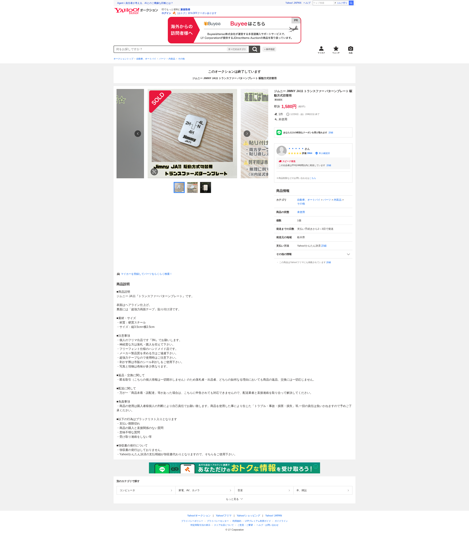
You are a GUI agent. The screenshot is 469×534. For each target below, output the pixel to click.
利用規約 (236, 521)
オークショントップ (123, 58)
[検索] (351, 3)
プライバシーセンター (218, 521)
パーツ (162, 58)
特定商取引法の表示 (200, 525)
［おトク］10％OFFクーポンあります (196, 13)
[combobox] (170, 49)
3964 (309, 153)
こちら (312, 178)
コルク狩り (342, 3)
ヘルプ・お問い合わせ (267, 525)
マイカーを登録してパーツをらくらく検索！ (146, 273)
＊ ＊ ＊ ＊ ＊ (296, 148)
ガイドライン (281, 521)
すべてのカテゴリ (237, 49)
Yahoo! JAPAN (293, 2)
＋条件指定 (269, 49)
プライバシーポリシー (192, 521)
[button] (313, 254)
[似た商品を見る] (154, 171)
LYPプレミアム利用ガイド (258, 521)
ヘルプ (307, 2)
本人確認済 (324, 153)
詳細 (331, 132)
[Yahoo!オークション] (137, 9)
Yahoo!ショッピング (248, 515)
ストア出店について (224, 525)
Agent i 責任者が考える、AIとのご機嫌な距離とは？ (145, 3)
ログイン (166, 13)
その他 (181, 58)
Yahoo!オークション (199, 515)
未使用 (301, 212)
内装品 (172, 58)
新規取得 (185, 9)
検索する (254, 49)
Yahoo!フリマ (224, 515)
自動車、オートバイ (146, 58)
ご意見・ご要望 (245, 525)
